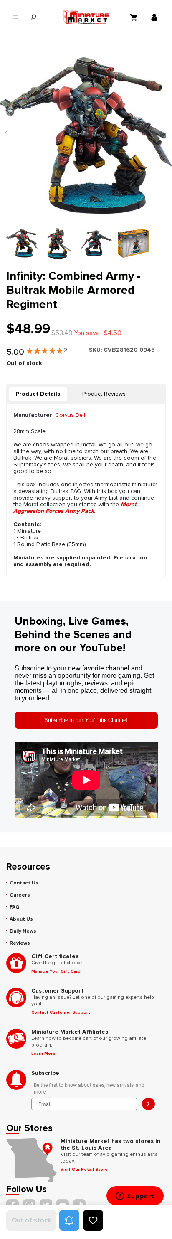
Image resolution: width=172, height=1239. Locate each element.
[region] (86, 155)
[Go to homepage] (86, 17)
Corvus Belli (70, 415)
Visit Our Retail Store (84, 1169)
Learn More (43, 1053)
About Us (21, 919)
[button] (47, 349)
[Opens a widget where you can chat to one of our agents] (135, 1196)
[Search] (33, 17)
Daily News (23, 931)
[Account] (155, 17)
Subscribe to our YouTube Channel (86, 720)
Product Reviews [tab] (104, 393)
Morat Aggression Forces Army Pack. (75, 508)
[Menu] (15, 17)
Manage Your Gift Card (56, 971)
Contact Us (24, 883)
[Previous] (8, 136)
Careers (20, 895)
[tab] (38, 394)
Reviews (20, 943)
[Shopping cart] (134, 17)
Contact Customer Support (60, 1012)
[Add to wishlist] (93, 1220)
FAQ (15, 907)
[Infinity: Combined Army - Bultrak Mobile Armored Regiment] (86, 136)
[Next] (159, 136)
